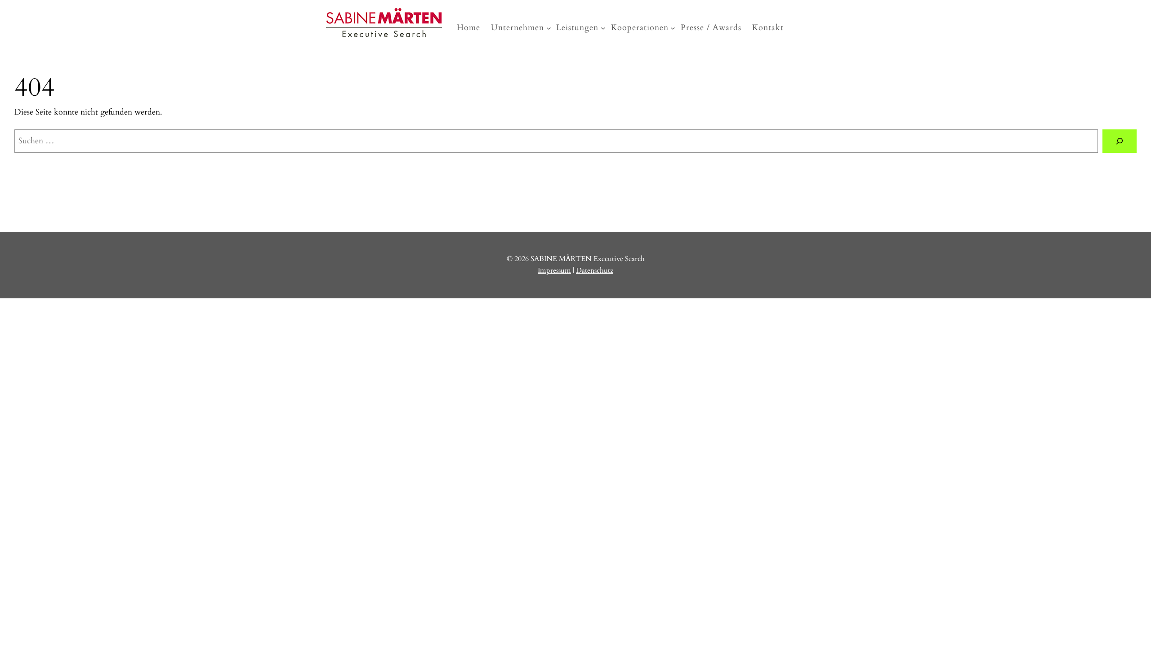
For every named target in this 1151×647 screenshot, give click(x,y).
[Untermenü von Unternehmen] (548, 28)
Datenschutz (594, 270)
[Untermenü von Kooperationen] (672, 28)
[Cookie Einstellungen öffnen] (67, 363)
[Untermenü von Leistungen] (603, 28)
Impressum (554, 270)
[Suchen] (1119, 141)
